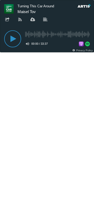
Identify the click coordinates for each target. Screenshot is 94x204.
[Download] (32, 20)
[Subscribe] (20, 20)
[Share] (7, 20)
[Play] (12, 38)
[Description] (45, 20)
